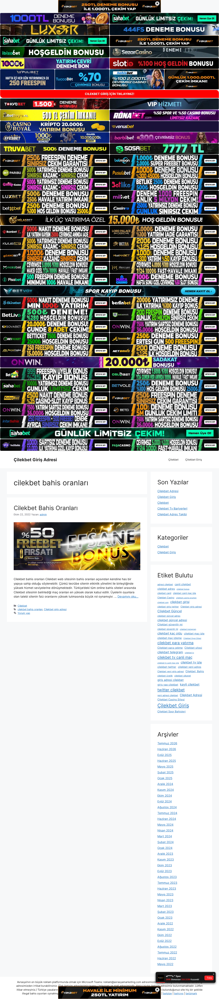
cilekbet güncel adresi (172, 620)
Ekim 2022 (164, 935)
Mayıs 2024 (165, 824)
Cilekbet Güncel (169, 611)
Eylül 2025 (164, 755)
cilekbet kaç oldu (169, 633)
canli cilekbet (183, 584)
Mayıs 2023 (165, 894)
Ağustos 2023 (167, 877)
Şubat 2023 (165, 912)
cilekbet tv (189, 653)
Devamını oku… (128, 596)
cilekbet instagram (188, 629)
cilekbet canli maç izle (184, 593)
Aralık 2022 (165, 923)
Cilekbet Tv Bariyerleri (172, 508)
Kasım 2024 (165, 790)
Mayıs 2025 (165, 766)
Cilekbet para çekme (170, 647)
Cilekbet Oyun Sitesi (192, 638)
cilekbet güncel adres (168, 616)
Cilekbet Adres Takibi (172, 514)
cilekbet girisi (179, 602)
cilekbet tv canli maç (174, 657)
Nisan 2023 (165, 900)
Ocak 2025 (164, 778)
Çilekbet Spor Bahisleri (171, 711)
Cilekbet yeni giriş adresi (170, 671)
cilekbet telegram (170, 652)
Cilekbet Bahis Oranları (46, 507)
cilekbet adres (166, 588)
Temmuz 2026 (167, 743)
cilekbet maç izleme (169, 638)
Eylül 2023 (164, 871)
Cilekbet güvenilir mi (170, 624)
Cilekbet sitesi (193, 647)
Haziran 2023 (166, 888)
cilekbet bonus (183, 589)
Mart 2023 (164, 906)
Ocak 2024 (164, 848)
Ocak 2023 (164, 917)
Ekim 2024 (164, 795)
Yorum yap (24, 613)
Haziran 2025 (166, 760)
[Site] (54, 160)
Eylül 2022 (164, 941)
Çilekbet (173, 459)
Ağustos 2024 (167, 807)
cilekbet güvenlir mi (167, 629)
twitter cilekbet (171, 689)
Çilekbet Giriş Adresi (35, 459)
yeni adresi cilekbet (167, 695)
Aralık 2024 (165, 784)
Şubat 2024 (165, 842)
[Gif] (109, 219)
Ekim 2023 (164, 865)
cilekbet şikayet (182, 675)
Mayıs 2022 (165, 964)
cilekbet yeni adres (189, 667)
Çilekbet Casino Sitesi (171, 699)
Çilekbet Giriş (193, 459)
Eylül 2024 (164, 801)
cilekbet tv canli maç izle (168, 663)
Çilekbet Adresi (167, 491)
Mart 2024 (164, 836)
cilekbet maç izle (194, 633)
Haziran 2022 (166, 958)
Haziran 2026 (166, 749)
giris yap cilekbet (167, 684)
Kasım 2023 (165, 859)
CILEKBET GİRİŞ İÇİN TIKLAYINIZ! (109, 94)
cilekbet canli (164, 593)
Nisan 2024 (165, 830)
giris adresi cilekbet (170, 680)
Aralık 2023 (165, 853)
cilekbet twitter (166, 667)
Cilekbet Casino (165, 597)
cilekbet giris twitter (168, 606)
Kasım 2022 (165, 929)
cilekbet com (163, 602)
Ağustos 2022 (167, 946)
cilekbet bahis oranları (30, 609)
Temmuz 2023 (167, 883)
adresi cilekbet (165, 584)
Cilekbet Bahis (194, 671)
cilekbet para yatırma (175, 642)
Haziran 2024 (166, 819)
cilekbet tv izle (191, 662)
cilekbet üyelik (165, 675)
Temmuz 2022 (167, 952)
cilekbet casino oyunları (186, 598)
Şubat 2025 (165, 772)
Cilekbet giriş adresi (55, 609)
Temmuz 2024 (167, 813)
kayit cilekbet (189, 684)
